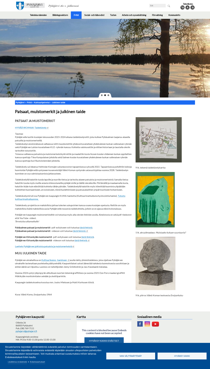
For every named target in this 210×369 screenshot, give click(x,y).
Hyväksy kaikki (182, 355)
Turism (114, 16)
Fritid (78, 16)
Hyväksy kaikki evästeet (104, 340)
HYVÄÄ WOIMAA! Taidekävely (30, 127)
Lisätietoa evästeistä (17, 361)
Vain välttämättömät (131, 355)
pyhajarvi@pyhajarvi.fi (26, 331)
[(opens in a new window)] (140, 325)
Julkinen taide (58, 102)
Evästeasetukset (37, 361)
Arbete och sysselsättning (135, 16)
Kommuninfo (175, 16)
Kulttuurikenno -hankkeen (54, 260)
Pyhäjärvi (20, 102)
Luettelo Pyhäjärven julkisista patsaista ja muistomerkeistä (43, 246)
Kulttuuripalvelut (42, 102)
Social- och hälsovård (95, 16)
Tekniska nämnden (40, 16)
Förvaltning (159, 16)
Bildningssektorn (61, 16)
